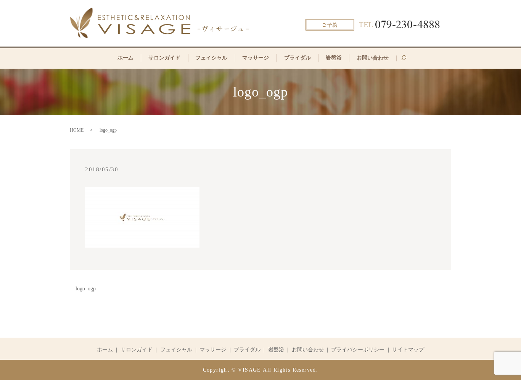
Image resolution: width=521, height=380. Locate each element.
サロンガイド (164, 58)
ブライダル (297, 58)
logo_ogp (86, 288)
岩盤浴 (334, 58)
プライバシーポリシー (357, 350)
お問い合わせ (373, 58)
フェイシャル (211, 58)
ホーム (125, 58)
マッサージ (255, 58)
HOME (77, 130)
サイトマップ (408, 350)
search (407, 61)
